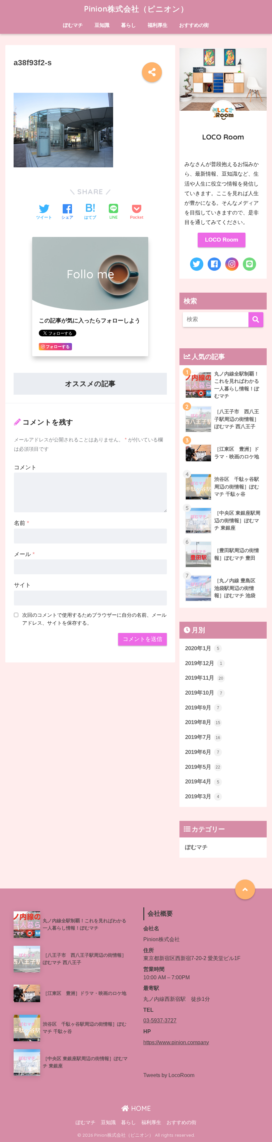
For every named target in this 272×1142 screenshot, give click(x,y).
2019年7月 (202, 737)
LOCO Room (221, 240)
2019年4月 (202, 781)
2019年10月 (203, 693)
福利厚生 (158, 25)
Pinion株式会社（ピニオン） (136, 9)
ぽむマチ (73, 25)
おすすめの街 (194, 25)
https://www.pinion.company (176, 1042)
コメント (25, 467)
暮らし (128, 25)
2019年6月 (202, 752)
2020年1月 (202, 648)
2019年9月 (202, 708)
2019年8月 (202, 722)
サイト (22, 585)
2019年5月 (202, 767)
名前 (21, 523)
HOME (140, 1108)
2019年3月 (202, 796)
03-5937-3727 (159, 1020)
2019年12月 (203, 663)
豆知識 (102, 25)
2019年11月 (204, 678)
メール (24, 554)
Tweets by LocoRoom (168, 1075)
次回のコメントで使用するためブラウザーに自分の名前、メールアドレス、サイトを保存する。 (94, 619)
